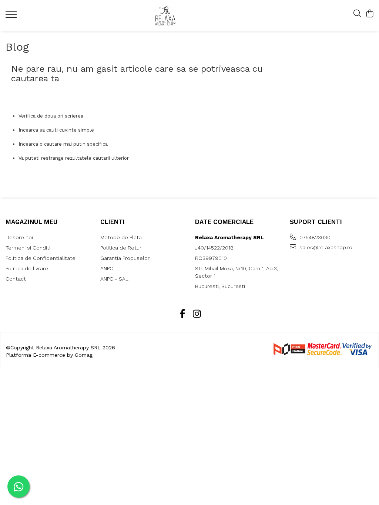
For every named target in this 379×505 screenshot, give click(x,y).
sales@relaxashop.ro (325, 247)
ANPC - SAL (114, 279)
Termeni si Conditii (28, 248)
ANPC (106, 268)
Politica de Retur (120, 248)
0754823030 (314, 237)
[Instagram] (196, 314)
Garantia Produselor (125, 258)
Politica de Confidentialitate (41, 258)
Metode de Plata (121, 237)
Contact (16, 279)
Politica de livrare (27, 268)
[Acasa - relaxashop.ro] (184, 16)
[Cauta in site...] (357, 14)
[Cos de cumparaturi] (369, 14)
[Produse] (12, 17)
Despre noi (19, 237)
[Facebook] (182, 314)
